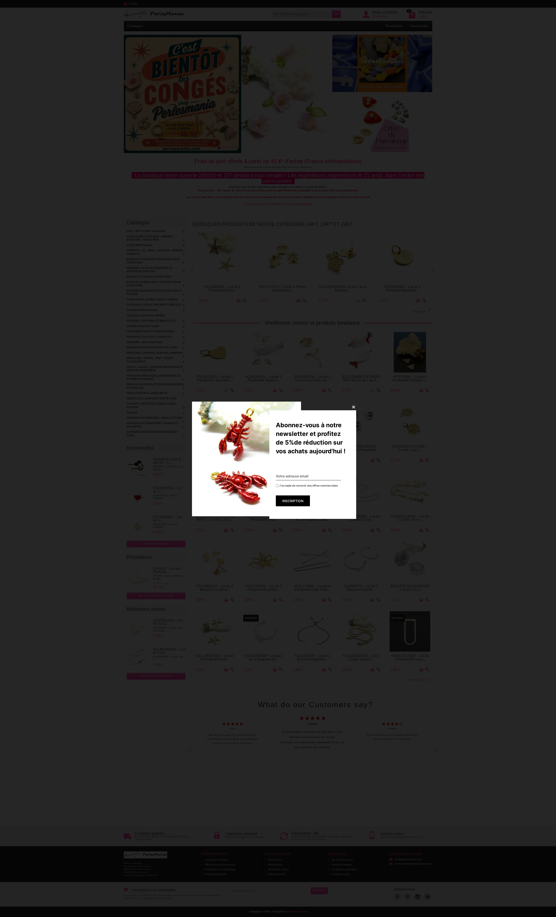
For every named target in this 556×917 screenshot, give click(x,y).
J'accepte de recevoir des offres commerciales (308, 485)
